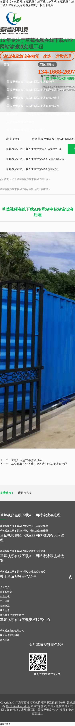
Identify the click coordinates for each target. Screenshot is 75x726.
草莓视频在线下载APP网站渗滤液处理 (30, 81)
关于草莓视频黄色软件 (21, 121)
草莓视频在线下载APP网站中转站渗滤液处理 (24, 189)
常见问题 (5, 639)
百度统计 (37, 713)
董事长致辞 (6, 591)
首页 (6, 64)
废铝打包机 (25, 492)
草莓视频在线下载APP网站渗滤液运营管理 (33, 97)
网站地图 (5, 724)
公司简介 (5, 587)
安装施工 (5, 605)
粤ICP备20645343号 (18, 706)
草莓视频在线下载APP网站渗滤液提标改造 (33, 105)
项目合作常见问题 (9, 635)
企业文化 (5, 596)
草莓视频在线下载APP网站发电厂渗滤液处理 (34, 149)
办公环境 (5, 601)
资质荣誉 (12, 113)
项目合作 (5, 610)
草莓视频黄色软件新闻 (12, 630)
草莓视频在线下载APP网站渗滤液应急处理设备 (36, 89)
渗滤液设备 (13, 139)
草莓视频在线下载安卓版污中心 (26, 130)
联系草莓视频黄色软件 (12, 615)
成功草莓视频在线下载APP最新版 (49, 113)
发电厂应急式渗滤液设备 (26, 460)
